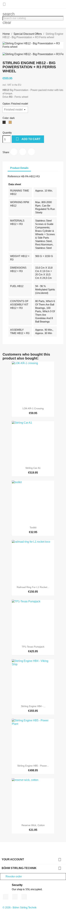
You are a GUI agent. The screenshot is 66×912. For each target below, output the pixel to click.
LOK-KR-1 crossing (33, 408)
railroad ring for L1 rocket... (33, 587)
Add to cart (28, 139)
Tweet (22, 151)
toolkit (33, 527)
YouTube (15, 897)
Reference (14, 176)
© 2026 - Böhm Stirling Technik (20, 907)
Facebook (5, 897)
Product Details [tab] (19, 167)
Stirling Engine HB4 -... (33, 706)
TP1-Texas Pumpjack (33, 646)
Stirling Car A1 (33, 468)
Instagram (24, 897)
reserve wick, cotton (33, 825)
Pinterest (31, 151)
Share (13, 151)
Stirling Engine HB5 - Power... (33, 765)
